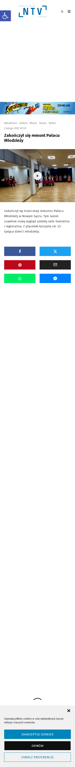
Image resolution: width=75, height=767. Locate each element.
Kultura (23, 123)
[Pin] (19, 265)
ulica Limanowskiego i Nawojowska (40, 648)
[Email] (55, 265)
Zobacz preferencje (37, 757)
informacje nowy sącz (33, 610)
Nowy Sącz (60, 618)
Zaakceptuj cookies (37, 734)
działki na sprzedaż (51, 603)
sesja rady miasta (56, 625)
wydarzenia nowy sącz (33, 655)
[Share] (19, 251)
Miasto (33, 123)
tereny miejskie (30, 640)
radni (36, 625)
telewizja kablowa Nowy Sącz (37, 633)
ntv (24, 625)
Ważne (43, 123)
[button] (5, 15)
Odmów (37, 746)
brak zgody (27, 603)
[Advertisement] (37, 62)
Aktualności (10, 123)
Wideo (52, 123)
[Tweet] (55, 251)
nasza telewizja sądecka (35, 618)
